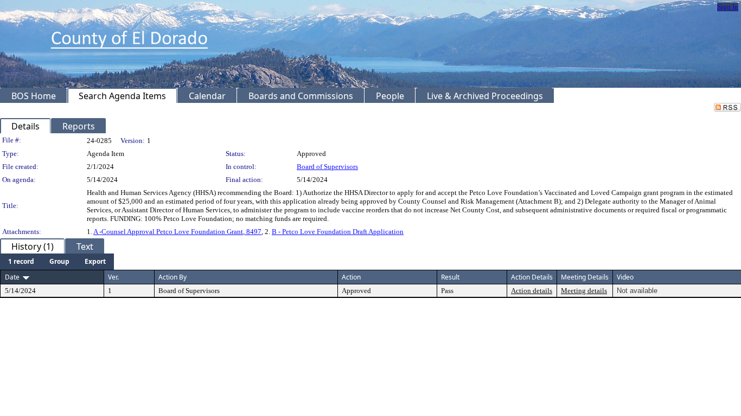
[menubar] (57, 261)
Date (12, 277)
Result (450, 277)
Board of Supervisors (327, 166)
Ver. (113, 277)
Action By (172, 277)
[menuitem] (21, 261)
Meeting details (584, 291)
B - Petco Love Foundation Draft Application (338, 231)
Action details (531, 291)
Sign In (727, 7)
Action (351, 277)
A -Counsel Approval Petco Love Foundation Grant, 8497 (177, 231)
